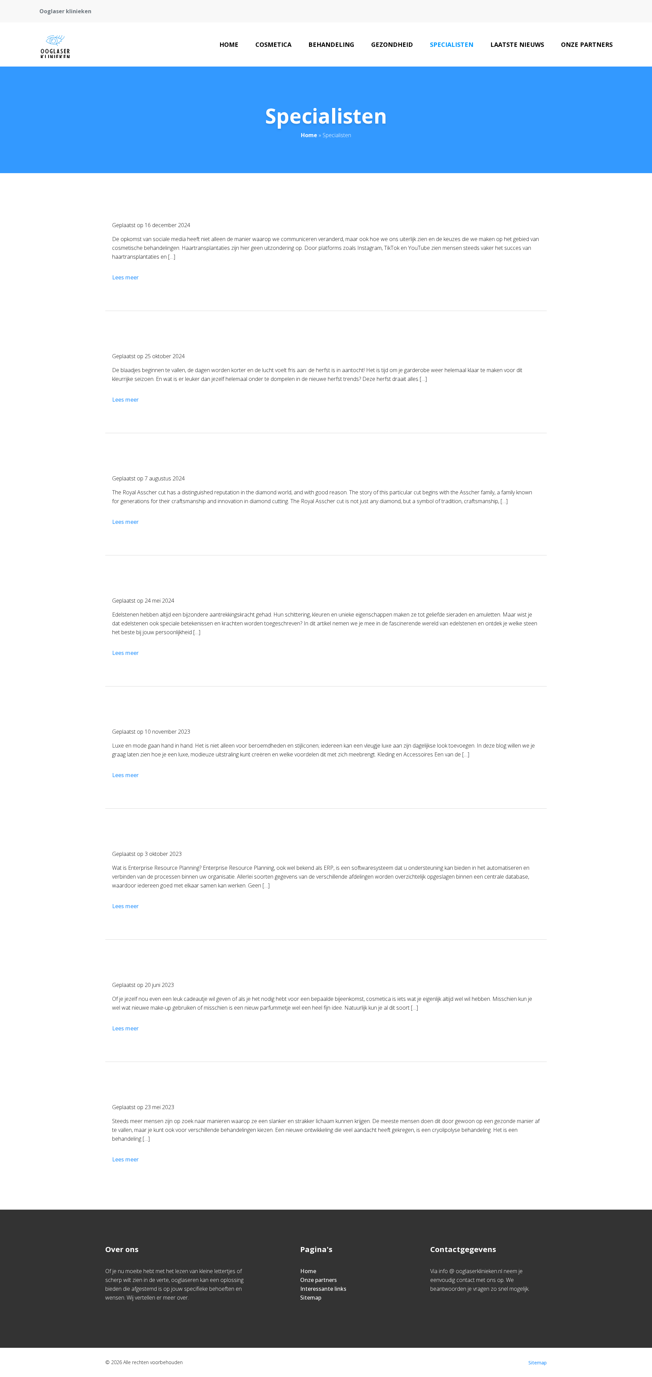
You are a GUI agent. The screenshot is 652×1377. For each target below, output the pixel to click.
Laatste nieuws (517, 44)
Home (228, 44)
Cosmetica (273, 44)
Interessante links (323, 1288)
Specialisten (451, 44)
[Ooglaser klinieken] (55, 44)
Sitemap (310, 1297)
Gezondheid (392, 44)
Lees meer (125, 277)
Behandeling (331, 44)
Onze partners (587, 44)
